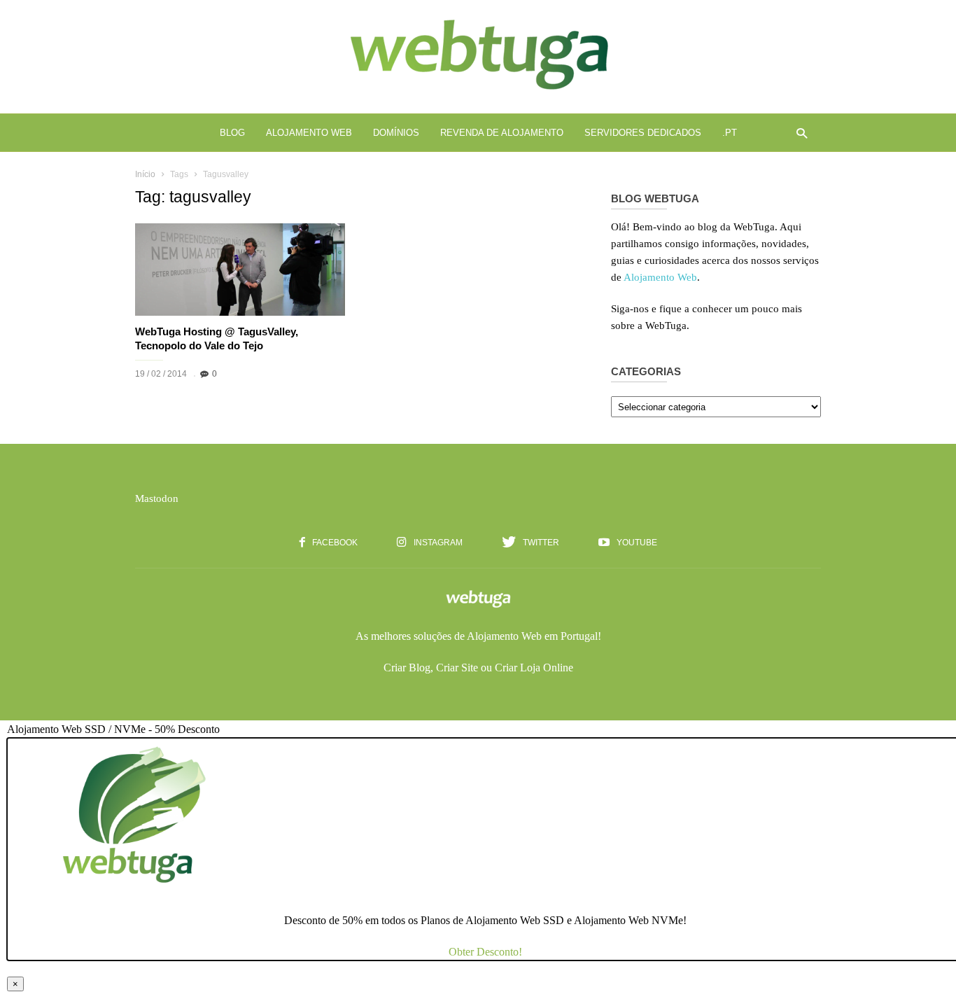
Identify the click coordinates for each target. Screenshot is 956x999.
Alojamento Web (309, 132)
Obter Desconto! (485, 952)
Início (145, 174)
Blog (232, 132)
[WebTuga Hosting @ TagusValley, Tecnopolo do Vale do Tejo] (240, 269)
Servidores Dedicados (642, 132)
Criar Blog (407, 667)
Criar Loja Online (534, 667)
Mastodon (156, 498)
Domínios (396, 132)
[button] (798, 133)
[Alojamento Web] (478, 91)
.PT (729, 132)
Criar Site (457, 667)
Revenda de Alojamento (501, 132)
